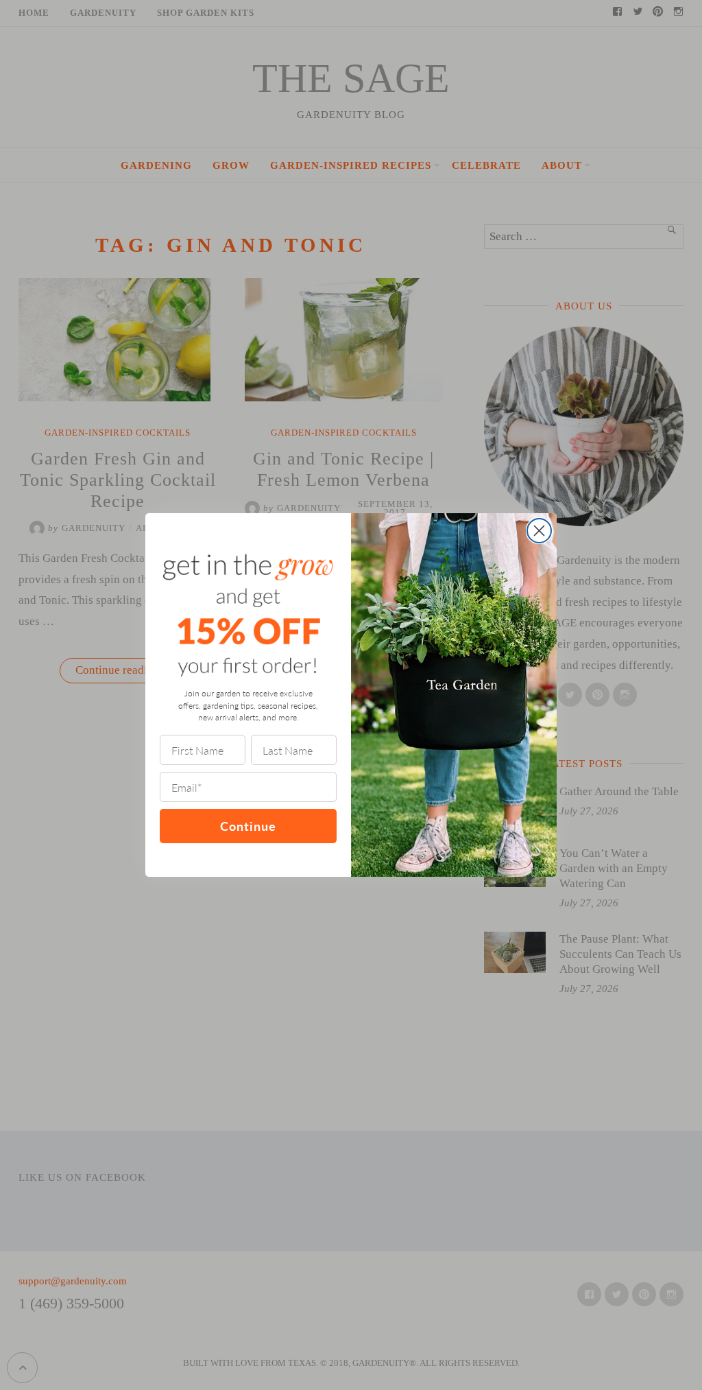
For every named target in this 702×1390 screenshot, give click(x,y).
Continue (248, 825)
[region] (178, 1290)
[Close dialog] (539, 531)
